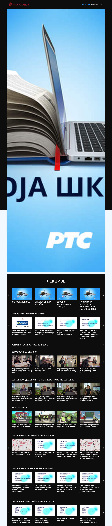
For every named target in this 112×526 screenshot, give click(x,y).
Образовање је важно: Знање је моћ (43, 370)
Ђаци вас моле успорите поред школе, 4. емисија (44, 426)
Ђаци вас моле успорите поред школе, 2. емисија (89, 426)
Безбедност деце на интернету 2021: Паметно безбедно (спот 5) (22, 399)
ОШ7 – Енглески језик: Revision (65, 519)
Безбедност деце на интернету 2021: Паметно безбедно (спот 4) (45, 399)
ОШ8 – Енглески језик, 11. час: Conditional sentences (44, 454)
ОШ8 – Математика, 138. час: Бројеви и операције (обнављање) (44, 332)
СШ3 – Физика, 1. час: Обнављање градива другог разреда (43, 487)
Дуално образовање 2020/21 (64, 304)
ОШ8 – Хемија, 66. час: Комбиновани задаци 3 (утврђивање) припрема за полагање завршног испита (89, 334)
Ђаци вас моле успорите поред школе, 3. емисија (66, 426)
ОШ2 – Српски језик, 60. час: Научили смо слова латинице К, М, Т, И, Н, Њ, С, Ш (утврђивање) (89, 455)
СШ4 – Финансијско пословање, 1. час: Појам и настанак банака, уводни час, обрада (89, 488)
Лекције (95, 4)
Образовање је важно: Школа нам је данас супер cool (22, 371)
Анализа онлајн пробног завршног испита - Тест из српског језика (21, 332)
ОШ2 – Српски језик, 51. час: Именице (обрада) (21, 453)
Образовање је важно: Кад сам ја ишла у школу (66, 370)
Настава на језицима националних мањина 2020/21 (88, 305)
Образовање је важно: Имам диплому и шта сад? (88, 371)
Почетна (86, 4)
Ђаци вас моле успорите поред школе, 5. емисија (21, 426)
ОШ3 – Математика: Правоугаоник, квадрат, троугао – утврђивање (21, 520)
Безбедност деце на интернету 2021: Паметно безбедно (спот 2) (89, 399)
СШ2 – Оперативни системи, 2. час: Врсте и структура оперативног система (66, 488)
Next (103, 295)
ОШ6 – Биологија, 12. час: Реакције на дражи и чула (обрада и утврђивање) (67, 454)
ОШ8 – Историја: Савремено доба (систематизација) (42, 520)
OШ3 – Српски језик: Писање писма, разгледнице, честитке (88, 520)
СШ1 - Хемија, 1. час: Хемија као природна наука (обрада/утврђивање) (20, 488)
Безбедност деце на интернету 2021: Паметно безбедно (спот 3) (67, 399)
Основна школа (21, 302)
